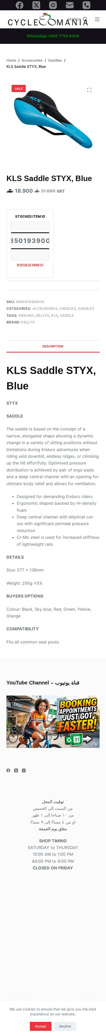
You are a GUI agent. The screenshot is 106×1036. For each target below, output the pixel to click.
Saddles (68, 308)
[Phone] (86, 5)
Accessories (45, 308)
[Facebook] (19, 5)
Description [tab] (52, 346)
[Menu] (97, 19)
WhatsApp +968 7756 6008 (53, 36)
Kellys (42, 315)
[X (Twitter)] (36, 5)
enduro (26, 315)
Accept (40, 1026)
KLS (54, 315)
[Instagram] (53, 5)
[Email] (70, 5)
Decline (65, 1026)
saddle (67, 315)
